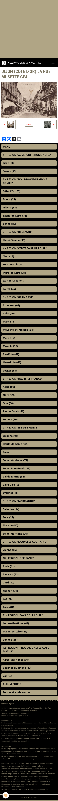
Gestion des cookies (29, 798)
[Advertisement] (29, 29)
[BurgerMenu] (53, 63)
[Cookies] (6, 795)
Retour (28, 124)
